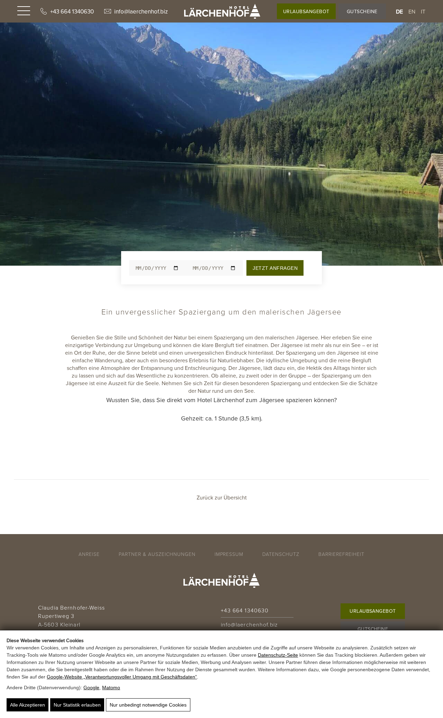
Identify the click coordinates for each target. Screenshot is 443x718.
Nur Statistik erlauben (77, 705)
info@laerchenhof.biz (141, 11)
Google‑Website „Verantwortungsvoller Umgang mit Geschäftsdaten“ (122, 677)
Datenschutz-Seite (278, 655)
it (423, 11)
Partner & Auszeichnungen (157, 554)
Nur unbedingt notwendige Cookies (148, 705)
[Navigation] (23, 11)
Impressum (229, 554)
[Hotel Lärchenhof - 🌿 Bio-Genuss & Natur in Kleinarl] (222, 11)
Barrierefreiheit (341, 554)
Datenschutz (280, 554)
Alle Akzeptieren (27, 705)
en (412, 11)
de (399, 11)
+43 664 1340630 (72, 11)
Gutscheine (362, 11)
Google (91, 687)
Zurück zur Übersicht (222, 497)
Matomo (111, 687)
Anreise (89, 554)
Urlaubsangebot (306, 11)
